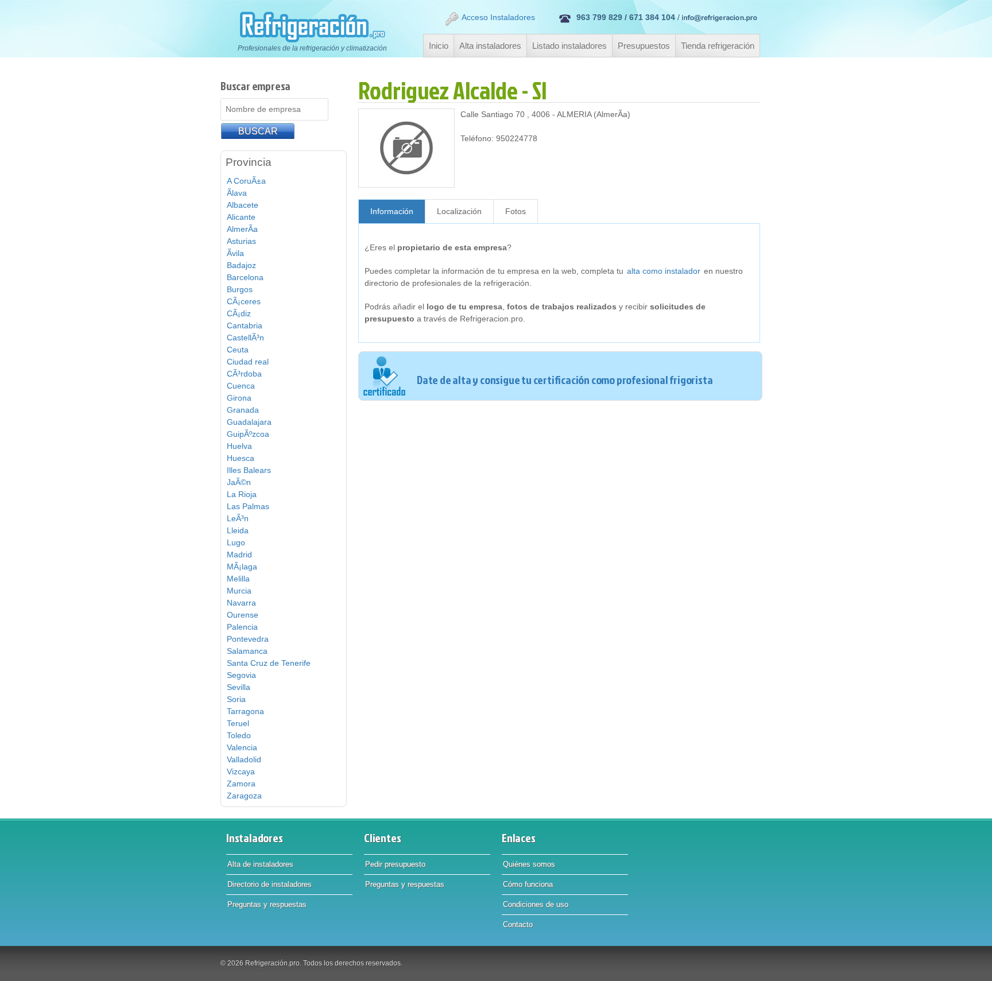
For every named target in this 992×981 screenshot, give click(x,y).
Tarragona (245, 711)
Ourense (242, 614)
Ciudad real (248, 361)
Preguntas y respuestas (267, 904)
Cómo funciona (528, 884)
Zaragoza (244, 795)
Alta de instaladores (260, 864)
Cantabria (244, 325)
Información (391, 211)
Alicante (241, 217)
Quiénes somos (529, 864)
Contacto (518, 924)
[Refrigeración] (306, 26)
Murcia (239, 590)
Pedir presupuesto (395, 864)
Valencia (242, 747)
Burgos (240, 289)
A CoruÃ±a (246, 180)
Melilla (238, 578)
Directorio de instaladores (269, 884)
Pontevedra (248, 638)
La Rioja (242, 494)
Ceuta (238, 349)
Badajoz (241, 265)
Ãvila (235, 253)
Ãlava (237, 192)
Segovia (241, 675)
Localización (459, 211)
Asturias (241, 241)
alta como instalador (663, 271)
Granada (243, 409)
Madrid (239, 554)
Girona (239, 397)
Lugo (236, 542)
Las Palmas (248, 506)
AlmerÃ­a (242, 229)
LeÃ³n (238, 518)
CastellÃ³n (245, 337)
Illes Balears (249, 470)
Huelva (239, 446)
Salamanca (247, 651)
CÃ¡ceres (244, 301)
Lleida (238, 530)
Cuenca (241, 385)
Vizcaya (241, 771)
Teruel (238, 723)
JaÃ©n (239, 482)
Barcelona (245, 277)
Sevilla (238, 687)
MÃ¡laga (242, 566)
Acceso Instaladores (498, 17)
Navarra (241, 602)
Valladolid (244, 759)
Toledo (239, 735)
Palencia (242, 626)
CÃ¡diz (239, 313)
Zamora (241, 783)
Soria (236, 699)
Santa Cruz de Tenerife (269, 663)
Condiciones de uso (535, 904)
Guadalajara (249, 421)
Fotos (515, 211)
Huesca (240, 458)
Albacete (242, 205)
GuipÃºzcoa (248, 434)
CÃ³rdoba (244, 373)
